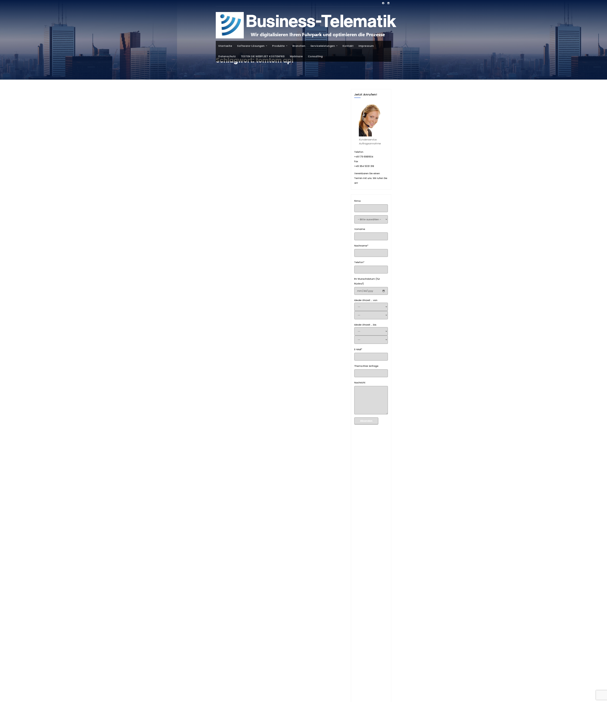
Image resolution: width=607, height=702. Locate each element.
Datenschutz (227, 56)
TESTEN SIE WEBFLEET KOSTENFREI (263, 56)
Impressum (366, 46)
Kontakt (348, 46)
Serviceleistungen (323, 46)
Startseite (225, 46)
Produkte (278, 46)
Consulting (315, 56)
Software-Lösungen (251, 46)
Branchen (298, 46)
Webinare (296, 56)
